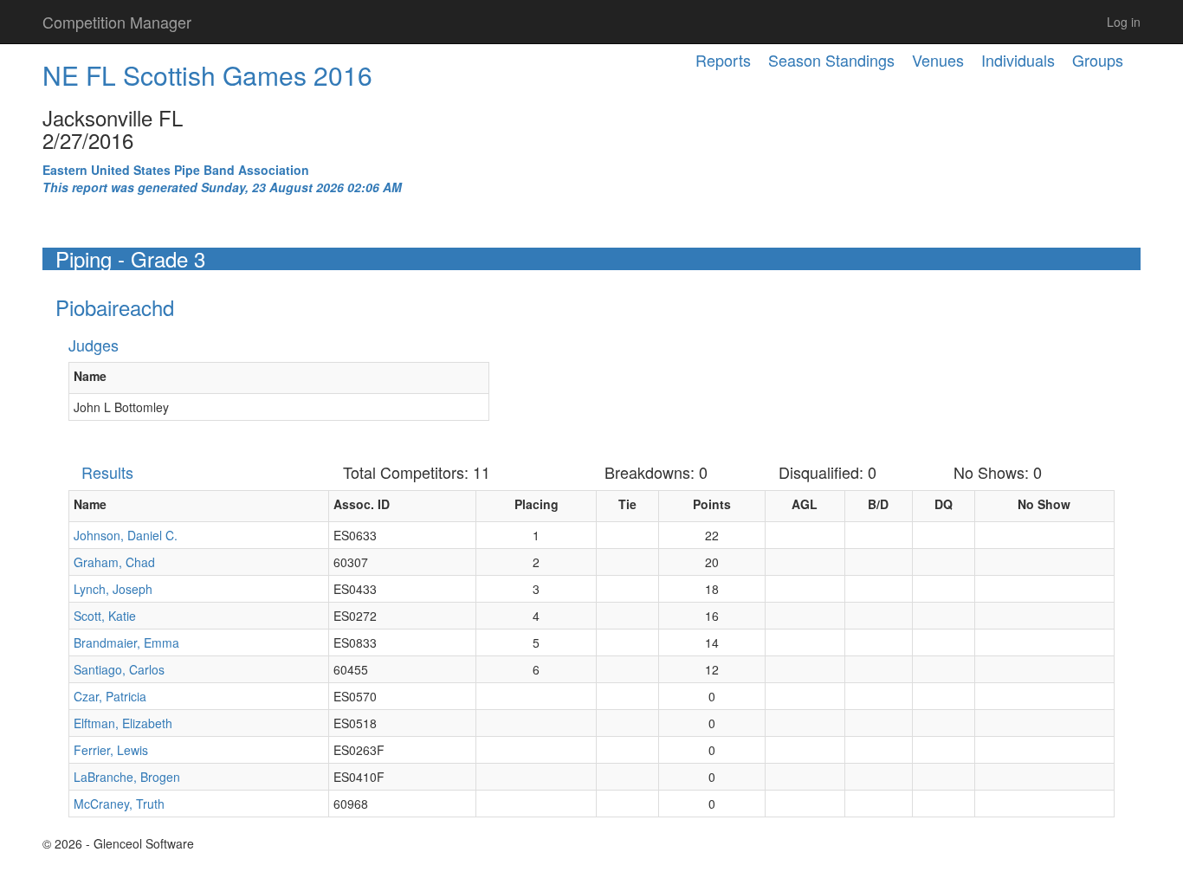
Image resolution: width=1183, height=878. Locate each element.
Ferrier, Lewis (111, 750)
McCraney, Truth (119, 803)
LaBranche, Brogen (127, 776)
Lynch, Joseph (113, 588)
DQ (943, 504)
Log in (1124, 21)
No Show (1044, 504)
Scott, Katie (105, 615)
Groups (1097, 59)
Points (712, 504)
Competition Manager (116, 21)
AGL (805, 504)
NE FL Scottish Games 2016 (207, 75)
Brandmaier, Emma (126, 642)
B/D (878, 504)
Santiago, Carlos (119, 669)
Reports (723, 59)
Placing (536, 504)
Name (90, 375)
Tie (627, 504)
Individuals (1018, 59)
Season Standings (831, 59)
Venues (938, 59)
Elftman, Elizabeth (123, 723)
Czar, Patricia (110, 696)
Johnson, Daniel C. (126, 535)
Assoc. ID (361, 504)
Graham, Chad (114, 562)
